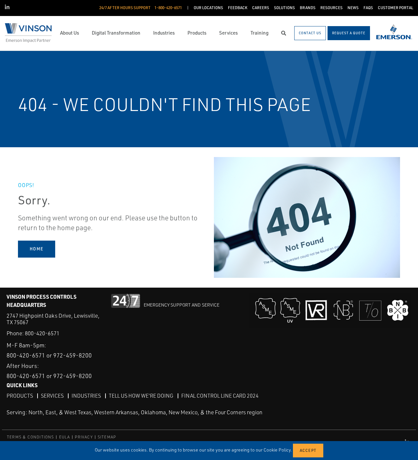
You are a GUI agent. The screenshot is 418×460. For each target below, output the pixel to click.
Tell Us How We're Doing (141, 395)
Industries (86, 395)
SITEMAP (107, 437)
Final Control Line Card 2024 (220, 395)
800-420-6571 (42, 333)
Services (52, 395)
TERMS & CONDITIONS (30, 437)
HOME (36, 248)
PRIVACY (83, 437)
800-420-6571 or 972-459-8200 (49, 355)
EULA (64, 437)
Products (20, 395)
